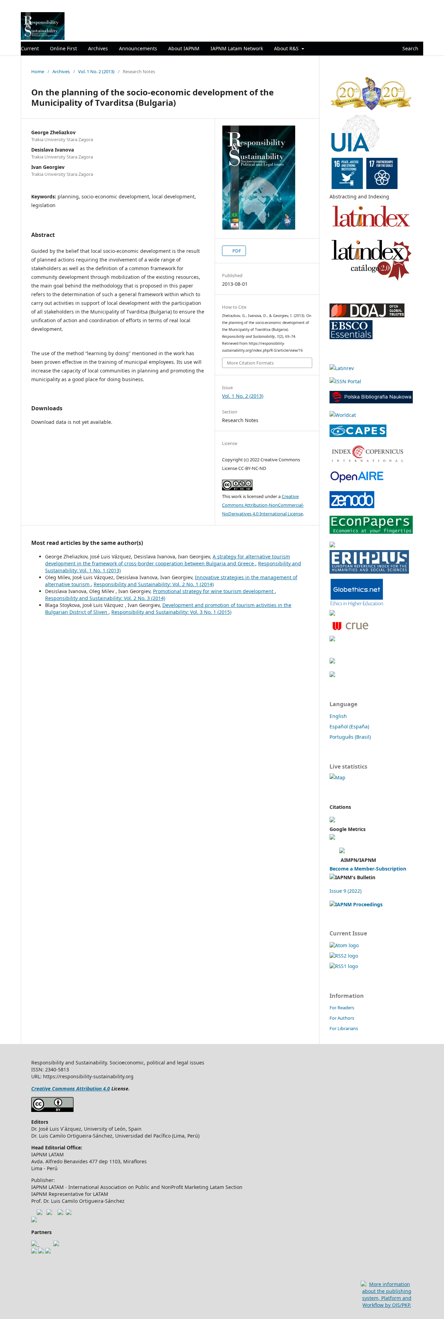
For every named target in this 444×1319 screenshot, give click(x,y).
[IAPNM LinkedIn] (60, 1213)
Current (30, 48)
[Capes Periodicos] (358, 435)
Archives (98, 48)
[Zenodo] (352, 506)
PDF (236, 251)
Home (37, 71)
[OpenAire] (332, 675)
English (338, 716)
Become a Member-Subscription (368, 868)
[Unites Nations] (34, 1220)
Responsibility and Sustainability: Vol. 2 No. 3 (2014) (105, 598)
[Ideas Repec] (332, 545)
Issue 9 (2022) (345, 891)
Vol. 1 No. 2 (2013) (96, 71)
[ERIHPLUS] (369, 571)
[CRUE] (350, 630)
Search (409, 48)
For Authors (342, 1018)
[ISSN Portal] (345, 381)
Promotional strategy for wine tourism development (214, 591)
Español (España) (349, 726)
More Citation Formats (250, 363)
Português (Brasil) (350, 737)
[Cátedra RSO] (56, 1244)
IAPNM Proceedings (359, 904)
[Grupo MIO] (34, 1251)
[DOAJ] (367, 315)
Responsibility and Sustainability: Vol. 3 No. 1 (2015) (171, 612)
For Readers (342, 1007)
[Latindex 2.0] (371, 280)
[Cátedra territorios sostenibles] (35, 1244)
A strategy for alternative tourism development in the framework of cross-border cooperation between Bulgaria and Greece (167, 560)
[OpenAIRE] (357, 481)
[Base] (332, 613)
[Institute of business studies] (48, 1251)
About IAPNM (183, 48)
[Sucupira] (332, 639)
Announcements (138, 48)
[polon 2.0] (371, 401)
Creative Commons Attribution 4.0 (70, 1088)
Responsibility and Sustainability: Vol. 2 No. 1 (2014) (154, 584)
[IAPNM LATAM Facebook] (49, 1213)
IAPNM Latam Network (237, 48)
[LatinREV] (342, 368)
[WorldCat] (343, 415)
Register (394, 5)
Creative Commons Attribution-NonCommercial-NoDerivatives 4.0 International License (263, 505)
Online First (63, 48)
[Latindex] (371, 229)
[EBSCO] (351, 337)
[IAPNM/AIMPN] (342, 851)
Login (417, 5)
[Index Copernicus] (368, 460)
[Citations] (332, 820)
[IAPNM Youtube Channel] (39, 1213)
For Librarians (344, 1028)
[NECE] (41, 1251)
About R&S (287, 48)
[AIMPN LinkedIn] (68, 1213)
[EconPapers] (371, 532)
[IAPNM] (371, 109)
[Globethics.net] (357, 605)
